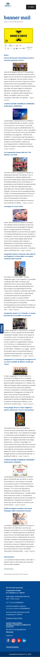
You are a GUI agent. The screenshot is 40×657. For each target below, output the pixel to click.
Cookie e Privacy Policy (14, 618)
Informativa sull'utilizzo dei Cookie (16, 574)
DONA (1, 328)
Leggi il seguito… (10, 149)
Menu (32, 7)
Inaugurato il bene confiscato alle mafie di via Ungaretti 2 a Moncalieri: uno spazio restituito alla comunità (19, 256)
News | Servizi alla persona (13, 22)
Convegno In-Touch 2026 (13, 206)
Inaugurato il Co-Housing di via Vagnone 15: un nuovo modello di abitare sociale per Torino (20, 362)
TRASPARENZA (12, 647)
